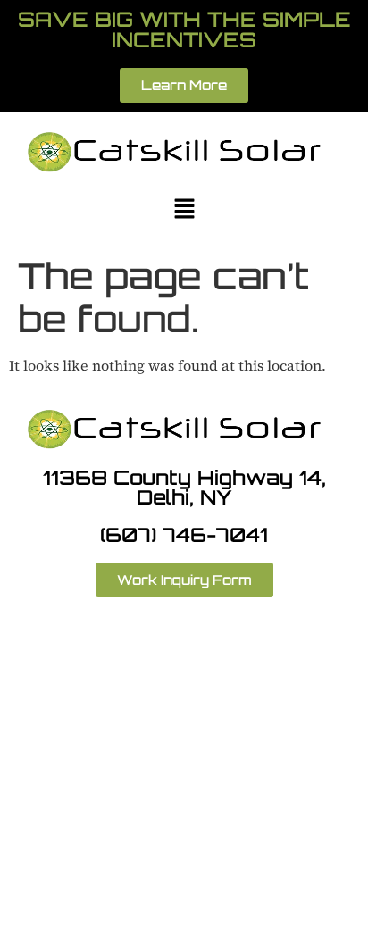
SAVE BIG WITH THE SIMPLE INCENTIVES (184, 29)
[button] (184, 210)
